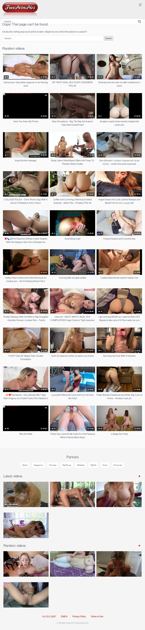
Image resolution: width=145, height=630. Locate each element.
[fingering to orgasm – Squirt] (26, 595)
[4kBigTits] (20, 9)
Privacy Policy (79, 616)
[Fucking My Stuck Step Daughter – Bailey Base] (119, 494)
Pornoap (52, 464)
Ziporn (25, 464)
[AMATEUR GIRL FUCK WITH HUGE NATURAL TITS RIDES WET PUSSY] (72, 564)
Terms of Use (97, 616)
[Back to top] (137, 621)
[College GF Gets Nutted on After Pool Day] (119, 564)
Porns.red (117, 464)
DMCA (64, 616)
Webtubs (81, 464)
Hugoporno (38, 464)
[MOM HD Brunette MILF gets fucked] (72, 494)
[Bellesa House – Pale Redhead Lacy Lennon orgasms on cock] (26, 494)
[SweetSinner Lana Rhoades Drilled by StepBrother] (26, 525)
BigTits (93, 464)
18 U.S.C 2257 (49, 616)
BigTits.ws (66, 464)
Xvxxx (104, 464)
